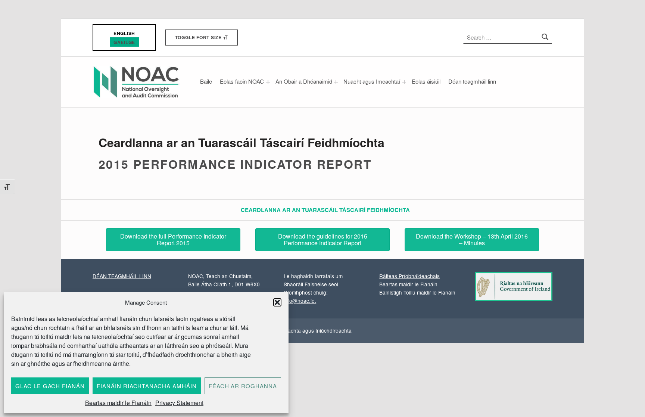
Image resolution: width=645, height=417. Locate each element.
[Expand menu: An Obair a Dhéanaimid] (336, 82)
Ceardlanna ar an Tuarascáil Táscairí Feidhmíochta (325, 210)
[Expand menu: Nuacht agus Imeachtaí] (404, 82)
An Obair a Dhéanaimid (303, 81)
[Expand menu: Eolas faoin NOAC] (268, 82)
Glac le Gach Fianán (50, 386)
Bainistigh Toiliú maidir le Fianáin (417, 292)
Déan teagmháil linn (472, 81)
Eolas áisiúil (426, 81)
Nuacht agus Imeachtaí (371, 81)
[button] (277, 302)
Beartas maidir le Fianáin (118, 402)
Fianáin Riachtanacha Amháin (147, 386)
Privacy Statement (179, 402)
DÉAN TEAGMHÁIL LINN (122, 276)
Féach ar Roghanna (243, 386)
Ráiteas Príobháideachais (409, 276)
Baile (206, 81)
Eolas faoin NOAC (242, 81)
